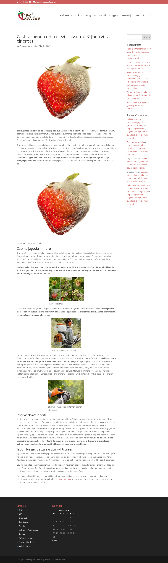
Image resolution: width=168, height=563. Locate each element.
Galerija (127, 16)
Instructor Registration (28, 530)
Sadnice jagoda (25, 546)
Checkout (23, 518)
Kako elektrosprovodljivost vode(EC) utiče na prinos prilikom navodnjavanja (138, 188)
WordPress (60, 559)
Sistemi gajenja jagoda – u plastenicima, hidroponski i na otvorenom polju (139, 95)
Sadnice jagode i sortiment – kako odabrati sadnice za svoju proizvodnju (139, 65)
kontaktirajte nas (63, 479)
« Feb (54, 540)
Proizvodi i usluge (105, 16)
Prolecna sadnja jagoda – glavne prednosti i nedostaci (138, 105)
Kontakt (141, 16)
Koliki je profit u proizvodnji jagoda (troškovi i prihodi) (135, 122)
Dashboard (23, 522)
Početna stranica (71, 16)
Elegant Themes (35, 559)
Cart (20, 514)
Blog (88, 16)
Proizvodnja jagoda (28, 46)
